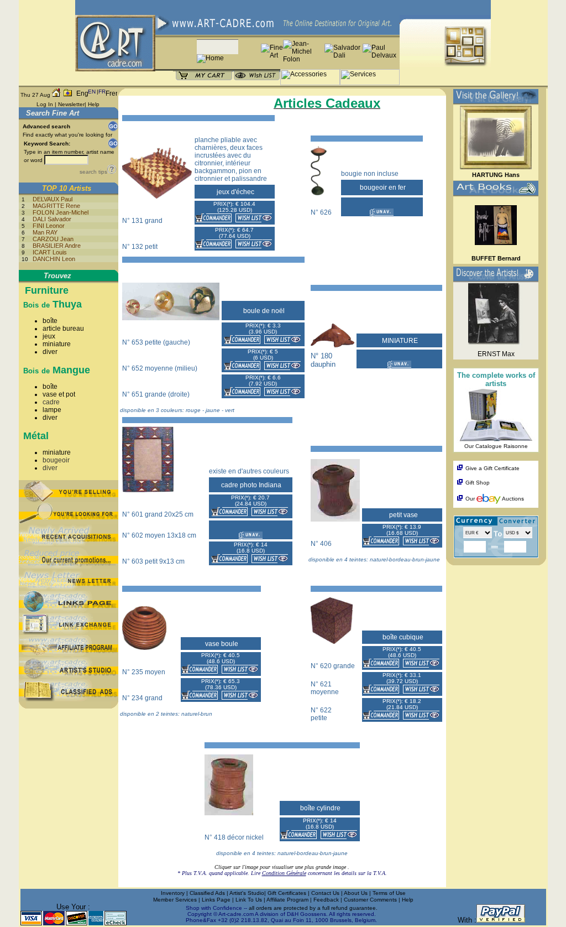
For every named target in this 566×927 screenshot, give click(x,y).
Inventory (173, 893)
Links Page (217, 900)
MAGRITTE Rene (56, 205)
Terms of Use (389, 893)
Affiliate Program (287, 900)
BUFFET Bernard (496, 258)
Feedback (326, 900)
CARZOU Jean (53, 239)
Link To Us (249, 900)
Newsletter (71, 104)
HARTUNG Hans (496, 174)
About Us (356, 893)
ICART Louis (50, 252)
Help (93, 104)
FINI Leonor (49, 225)
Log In (44, 104)
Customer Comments (370, 900)
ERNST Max (496, 354)
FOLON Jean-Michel (60, 212)
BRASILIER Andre (57, 245)
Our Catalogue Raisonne (496, 446)
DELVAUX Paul (52, 199)
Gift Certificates (287, 893)
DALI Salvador (52, 219)
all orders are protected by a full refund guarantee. (313, 908)
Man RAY (45, 232)
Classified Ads (207, 893)
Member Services (175, 900)
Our (470, 499)
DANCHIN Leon (54, 259)
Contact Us (325, 893)
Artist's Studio (246, 893)
